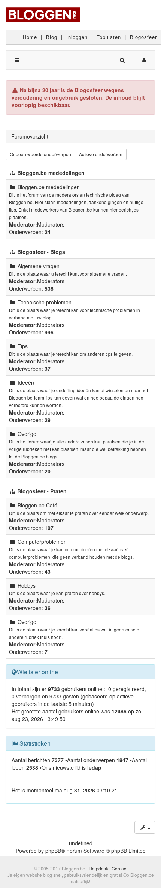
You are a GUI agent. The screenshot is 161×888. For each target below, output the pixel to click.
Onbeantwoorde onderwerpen (40, 154)
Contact (119, 868)
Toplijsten (109, 36)
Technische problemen (45, 302)
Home (30, 36)
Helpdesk (98, 868)
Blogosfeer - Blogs (41, 251)
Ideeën (26, 382)
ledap (94, 767)
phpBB (53, 850)
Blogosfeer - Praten (42, 491)
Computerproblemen (42, 541)
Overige (27, 433)
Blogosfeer (143, 36)
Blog (51, 36)
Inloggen (77, 36)
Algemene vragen (39, 266)
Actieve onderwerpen (100, 154)
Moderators (50, 224)
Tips (23, 346)
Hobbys (27, 585)
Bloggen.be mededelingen (51, 172)
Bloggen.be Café (37, 505)
